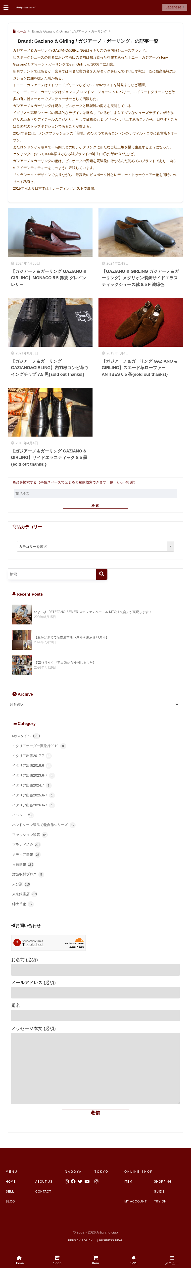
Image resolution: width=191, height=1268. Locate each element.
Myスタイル (26, 736)
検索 (95, 506)
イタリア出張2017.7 (31, 756)
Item (95, 1263)
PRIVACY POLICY (80, 1240)
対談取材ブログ (27, 874)
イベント (23, 815)
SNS (133, 1263)
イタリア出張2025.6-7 (32, 795)
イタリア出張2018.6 (31, 765)
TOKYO (101, 1171)
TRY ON (160, 1201)
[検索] (101, 574)
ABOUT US (43, 1181)
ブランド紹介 (26, 845)
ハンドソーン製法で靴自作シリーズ (43, 825)
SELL (10, 1191)
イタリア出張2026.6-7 (32, 805)
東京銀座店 (24, 894)
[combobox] (95, 546)
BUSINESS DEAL (111, 1240)
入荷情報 (23, 864)
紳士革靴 (22, 904)
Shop (57, 1263)
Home (19, 1263)
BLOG (10, 1201)
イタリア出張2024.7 (31, 785)
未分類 (21, 884)
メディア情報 (26, 855)
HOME (11, 1181)
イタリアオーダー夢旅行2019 (38, 746)
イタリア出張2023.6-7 (32, 775)
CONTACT (43, 1191)
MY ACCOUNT (135, 1201)
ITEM (128, 1181)
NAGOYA (73, 1171)
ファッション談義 (29, 835)
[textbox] (95, 546)
